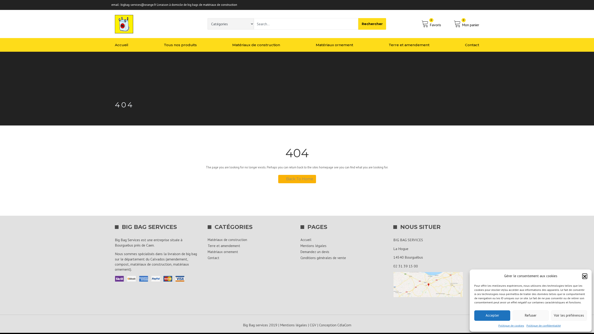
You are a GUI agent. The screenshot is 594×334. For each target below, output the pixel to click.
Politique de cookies (511, 325)
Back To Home (299, 179)
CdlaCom (344, 325)
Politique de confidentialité (543, 325)
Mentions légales (313, 246)
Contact (472, 45)
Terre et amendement (409, 45)
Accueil (121, 45)
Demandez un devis (314, 252)
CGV (313, 325)
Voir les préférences (569, 315)
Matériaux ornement (334, 45)
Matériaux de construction (256, 45)
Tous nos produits (180, 45)
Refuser (530, 315)
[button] (584, 276)
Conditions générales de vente (323, 258)
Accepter (492, 315)
